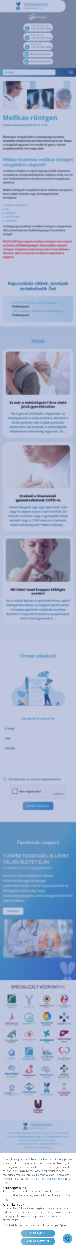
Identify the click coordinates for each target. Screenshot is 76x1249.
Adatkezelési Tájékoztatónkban (42, 1178)
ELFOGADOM (38, 1233)
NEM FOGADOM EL (38, 1241)
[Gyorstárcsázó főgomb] (67, 1238)
